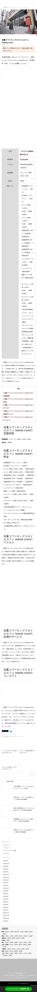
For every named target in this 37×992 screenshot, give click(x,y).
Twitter (17, 969)
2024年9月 (5, 866)
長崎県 (16, 953)
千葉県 (11, 931)
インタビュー (6, 847)
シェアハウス (6, 853)
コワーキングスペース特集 (9, 850)
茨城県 (4, 933)
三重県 (22, 938)
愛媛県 (16, 951)
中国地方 (4, 949)
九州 (3, 953)
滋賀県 (31, 936)
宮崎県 (29, 953)
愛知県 (9, 938)
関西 (3, 936)
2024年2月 (5, 871)
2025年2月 (5, 860)
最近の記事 (10, 781)
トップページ (12, 973)
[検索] (30, 2)
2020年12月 (6, 888)
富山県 (20, 944)
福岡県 (7, 953)
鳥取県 (27, 949)
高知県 (20, 951)
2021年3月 (5, 882)
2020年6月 (5, 891)
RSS (20, 969)
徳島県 (7, 951)
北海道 (3, 940)
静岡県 (13, 938)
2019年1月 (5, 910)
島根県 (9, 949)
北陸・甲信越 (5, 944)
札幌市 (8, 940)
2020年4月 (5, 893)
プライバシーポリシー (14, 977)
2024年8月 (5, 869)
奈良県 (20, 936)
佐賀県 (11, 953)
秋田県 (11, 942)
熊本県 (20, 953)
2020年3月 (5, 896)
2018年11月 (6, 915)
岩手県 (29, 942)
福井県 (25, 944)
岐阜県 (18, 938)
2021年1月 (5, 885)
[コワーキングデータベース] (13, 2)
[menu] (34, 2)
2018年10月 (6, 918)
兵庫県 (16, 936)
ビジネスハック (7, 845)
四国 (3, 951)
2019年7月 (5, 899)
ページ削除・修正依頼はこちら (10, 975)
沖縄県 (10, 955)
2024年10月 (6, 863)
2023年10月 (6, 880)
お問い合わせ (24, 977)
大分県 (25, 953)
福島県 (25, 942)
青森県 (16, 942)
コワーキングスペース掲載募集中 (17, 989)
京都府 (11, 936)
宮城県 (7, 942)
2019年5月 (5, 904)
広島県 (22, 949)
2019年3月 (5, 907)
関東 (3, 931)
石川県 (11, 944)
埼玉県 (21, 931)
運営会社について (23, 975)
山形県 (20, 942)
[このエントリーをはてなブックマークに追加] (11, 731)
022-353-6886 (24, 159)
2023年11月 (6, 877)
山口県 (18, 949)
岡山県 (13, 949)
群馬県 (26, 931)
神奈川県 (16, 931)
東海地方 (4, 938)
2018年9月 (5, 921)
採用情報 (31, 975)
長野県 (29, 944)
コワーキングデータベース (14, 983)
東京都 (7, 931)
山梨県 (15, 944)
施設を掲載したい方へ (21, 973)
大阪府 (7, 936)
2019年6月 (5, 902)
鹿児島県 (5, 955)
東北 (3, 942)
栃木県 (31, 931)
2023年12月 (6, 874)
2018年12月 (6, 913)
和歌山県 (26, 936)
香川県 (11, 951)
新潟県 (4, 946)
